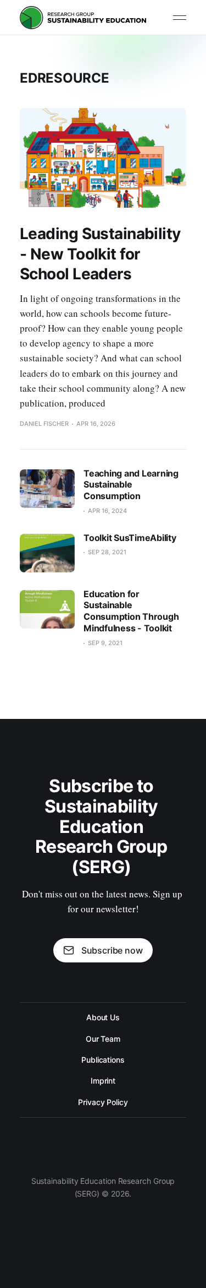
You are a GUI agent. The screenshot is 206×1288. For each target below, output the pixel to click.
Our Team (103, 1038)
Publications (103, 1059)
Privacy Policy (103, 1102)
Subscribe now (112, 950)
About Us (103, 1017)
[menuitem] (103, 1017)
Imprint (103, 1080)
